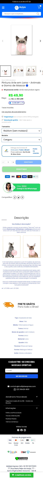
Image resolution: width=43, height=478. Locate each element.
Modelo (5, 135)
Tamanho (6, 127)
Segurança (8, 117)
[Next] (40, 71)
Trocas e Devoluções (13, 416)
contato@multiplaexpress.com (23, 386)
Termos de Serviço (12, 422)
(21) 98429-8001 (23, 389)
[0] (39, 8)
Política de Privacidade (13, 413)
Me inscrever (21, 376)
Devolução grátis (11, 120)
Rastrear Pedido (11, 419)
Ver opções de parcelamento (14, 112)
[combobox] (20, 13)
